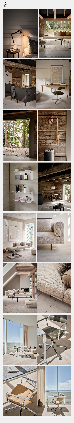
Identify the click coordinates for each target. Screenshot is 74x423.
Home (54, 2)
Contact (64, 2)
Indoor (57, 2)
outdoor (60, 2)
